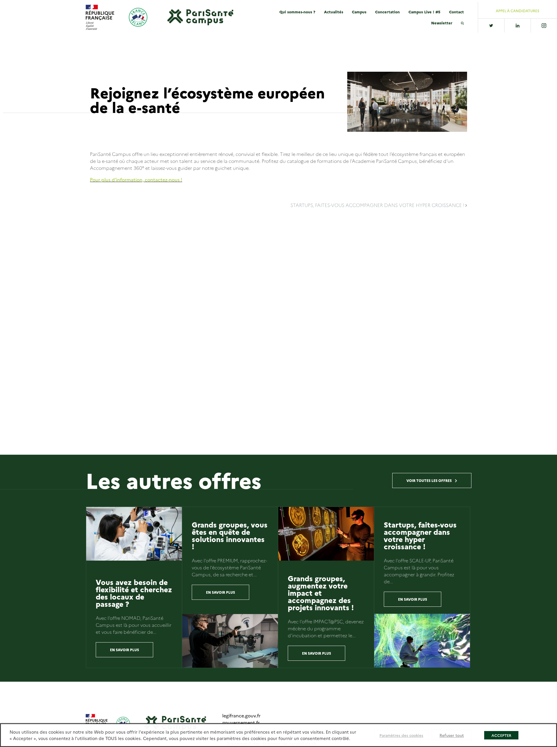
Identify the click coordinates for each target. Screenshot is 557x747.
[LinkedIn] (517, 26)
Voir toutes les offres (429, 480)
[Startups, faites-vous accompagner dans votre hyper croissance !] (422, 641)
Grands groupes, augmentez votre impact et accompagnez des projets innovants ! (321, 592)
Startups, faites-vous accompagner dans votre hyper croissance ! (377, 205)
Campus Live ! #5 (424, 11)
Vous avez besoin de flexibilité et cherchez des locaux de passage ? (134, 593)
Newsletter (441, 22)
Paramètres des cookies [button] (401, 735)
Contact (456, 11)
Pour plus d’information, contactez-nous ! (136, 179)
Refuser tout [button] (452, 735)
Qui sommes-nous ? (297, 11)
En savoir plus (124, 649)
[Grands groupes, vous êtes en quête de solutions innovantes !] (230, 641)
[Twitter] (491, 26)
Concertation (387, 11)
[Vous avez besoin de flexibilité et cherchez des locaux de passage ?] (134, 534)
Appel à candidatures (517, 10)
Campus (359, 11)
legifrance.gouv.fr (241, 715)
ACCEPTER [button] (501, 735)
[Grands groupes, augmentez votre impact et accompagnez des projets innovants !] (326, 534)
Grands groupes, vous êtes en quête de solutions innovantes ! (229, 535)
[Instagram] (544, 26)
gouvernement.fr (241, 722)
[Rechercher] (462, 23)
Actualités (333, 11)
